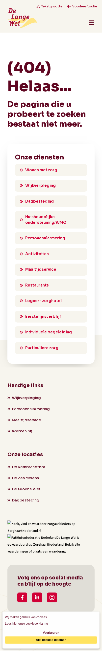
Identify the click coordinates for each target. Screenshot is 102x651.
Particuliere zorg (41, 347)
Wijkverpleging (40, 185)
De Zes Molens (25, 478)
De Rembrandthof (28, 466)
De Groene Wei (26, 489)
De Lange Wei (66, 537)
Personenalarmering (45, 238)
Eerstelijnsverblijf (43, 316)
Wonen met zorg (41, 170)
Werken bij (22, 431)
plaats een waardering (49, 551)
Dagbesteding (39, 201)
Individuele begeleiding (48, 332)
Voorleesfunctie (84, 6)
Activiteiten (37, 253)
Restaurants (37, 285)
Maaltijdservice (40, 269)
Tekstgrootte (51, 6)
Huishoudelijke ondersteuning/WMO (45, 219)
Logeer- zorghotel (43, 300)
